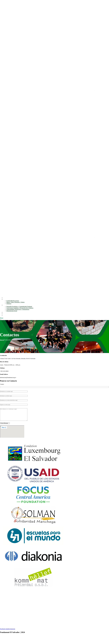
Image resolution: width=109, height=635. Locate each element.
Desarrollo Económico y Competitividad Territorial (19, 306)
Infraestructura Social (11, 310)
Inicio (4, 298)
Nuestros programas (8, 305)
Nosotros (5, 299)
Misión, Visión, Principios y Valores (15, 302)
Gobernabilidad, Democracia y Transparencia (17, 309)
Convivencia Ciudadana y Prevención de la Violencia (19, 308)
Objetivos (8, 303)
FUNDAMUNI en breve (12, 300)
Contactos (5, 315)
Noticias (5, 312)
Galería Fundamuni (8, 313)
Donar (1, 318)
